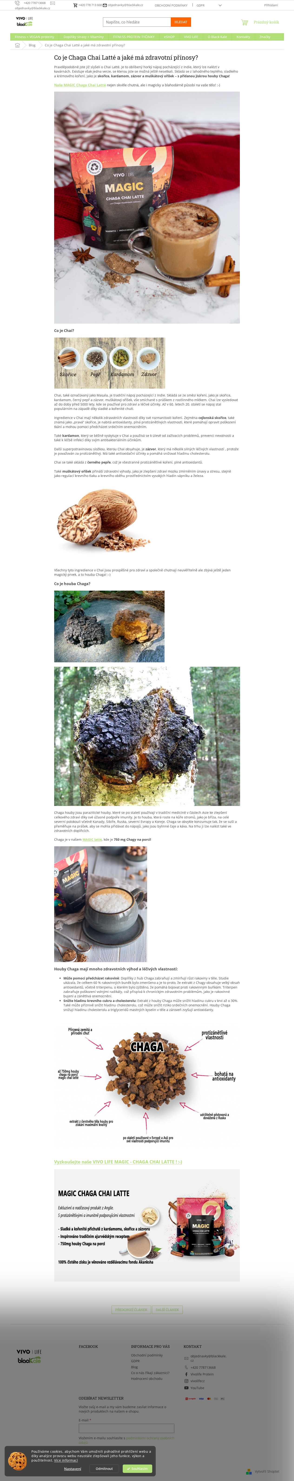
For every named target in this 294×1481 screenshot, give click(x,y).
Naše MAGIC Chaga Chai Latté (80, 85)
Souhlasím (140, 1469)
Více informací (66, 1460)
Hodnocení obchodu (146, 1378)
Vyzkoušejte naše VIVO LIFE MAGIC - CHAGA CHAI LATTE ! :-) (118, 1162)
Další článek (167, 1309)
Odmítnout (104, 1469)
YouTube (197, 1388)
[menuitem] (34, 37)
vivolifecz (198, 1381)
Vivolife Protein (202, 1374)
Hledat (181, 22)
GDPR (201, 5)
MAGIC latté (92, 839)
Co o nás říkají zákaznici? (150, 1373)
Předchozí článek (131, 1309)
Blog (134, 1367)
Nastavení (72, 1468)
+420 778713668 (203, 1367)
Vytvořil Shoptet (267, 1471)
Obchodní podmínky (171, 5)
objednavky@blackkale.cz (125, 5)
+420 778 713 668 (90, 5)
